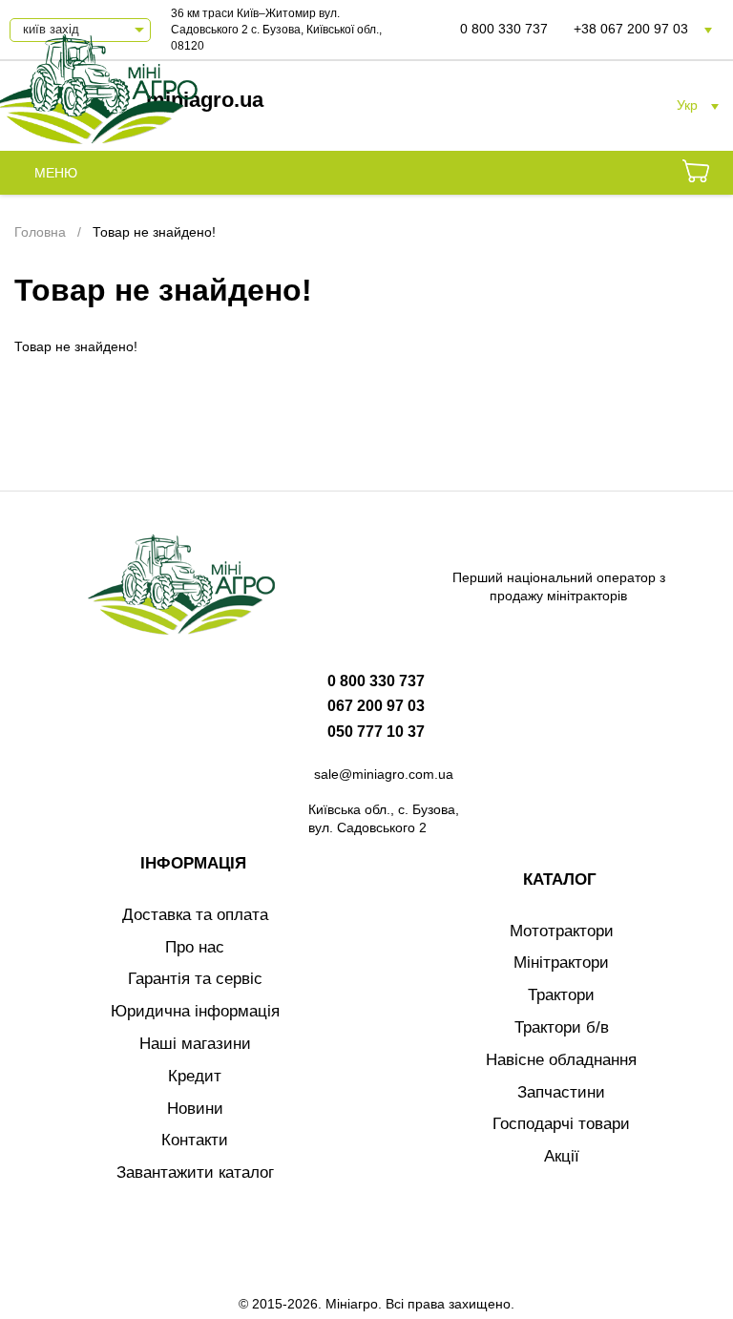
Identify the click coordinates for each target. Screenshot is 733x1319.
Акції (561, 1156)
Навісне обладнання (561, 1060)
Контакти (194, 1140)
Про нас (194, 947)
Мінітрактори (561, 962)
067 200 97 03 (376, 706)
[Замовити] (696, 173)
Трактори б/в (561, 1027)
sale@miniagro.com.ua (383, 774)
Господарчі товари (561, 1124)
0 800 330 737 (504, 28)
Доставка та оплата (195, 915)
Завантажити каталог (195, 1172)
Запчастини (561, 1092)
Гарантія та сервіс (195, 979)
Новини (195, 1108)
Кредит (194, 1076)
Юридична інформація (195, 1011)
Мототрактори (562, 931)
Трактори (561, 995)
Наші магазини (195, 1044)
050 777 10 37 (376, 731)
